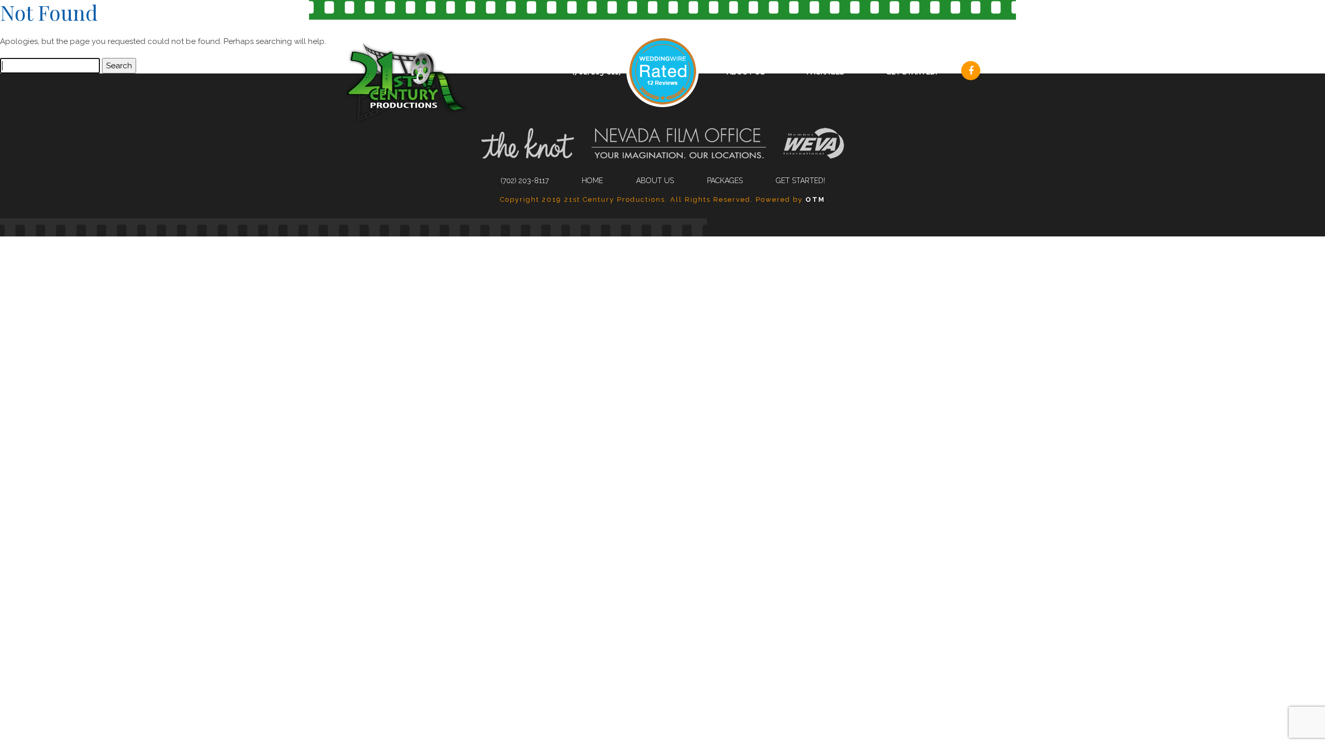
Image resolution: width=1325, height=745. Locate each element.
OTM (815, 199)
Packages (825, 72)
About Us (746, 72)
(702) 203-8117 (597, 72)
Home (592, 180)
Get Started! (911, 72)
